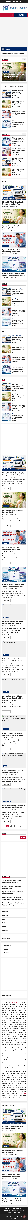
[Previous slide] (23, 59)
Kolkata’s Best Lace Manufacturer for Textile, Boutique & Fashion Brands (14, 649)
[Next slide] (25, 59)
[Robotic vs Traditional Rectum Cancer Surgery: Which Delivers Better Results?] (14, 264)
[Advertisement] (14, 32)
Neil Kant (7, 79)
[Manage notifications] (24, 1216)
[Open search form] (12, 15)
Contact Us (14, 1210)
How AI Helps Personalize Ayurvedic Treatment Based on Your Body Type (14, 723)
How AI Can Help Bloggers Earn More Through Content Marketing (14, 760)
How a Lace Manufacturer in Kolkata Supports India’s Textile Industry (6, 141)
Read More (7, 489)
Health (6, 71)
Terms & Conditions (14, 1212)
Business (6, 617)
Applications (5, 916)
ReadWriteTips (7, 945)
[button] (2, 15)
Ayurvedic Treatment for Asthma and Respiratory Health (6, 104)
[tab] (6, 87)
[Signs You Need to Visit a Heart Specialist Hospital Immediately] (14, 240)
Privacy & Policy (9, 1208)
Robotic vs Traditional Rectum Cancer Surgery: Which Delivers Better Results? (6, 124)
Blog (5, 198)
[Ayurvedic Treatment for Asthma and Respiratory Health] (14, 216)
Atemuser (6, 953)
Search (4, 833)
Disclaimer (6, 1210)
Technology (12, 198)
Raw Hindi (14, 1002)
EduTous (6, 949)
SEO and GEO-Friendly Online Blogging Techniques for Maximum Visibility (6, 93)
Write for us (22, 15)
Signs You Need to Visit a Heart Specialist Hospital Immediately (6, 114)
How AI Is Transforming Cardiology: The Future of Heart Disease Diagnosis (14, 795)
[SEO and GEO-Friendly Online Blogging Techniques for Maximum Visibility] (14, 192)
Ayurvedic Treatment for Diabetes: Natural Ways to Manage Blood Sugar (14, 686)
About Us (21, 1210)
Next (19, 826)
